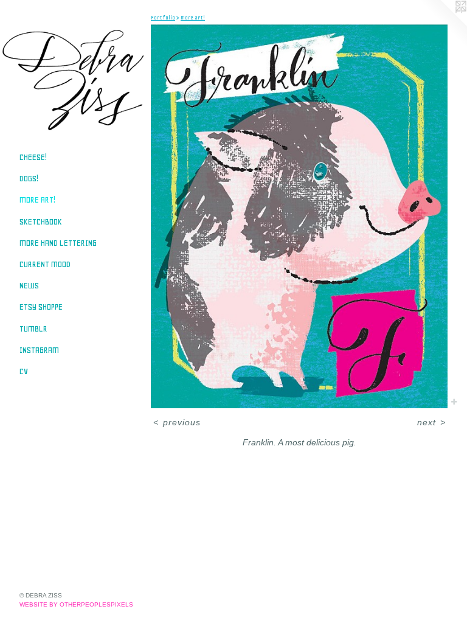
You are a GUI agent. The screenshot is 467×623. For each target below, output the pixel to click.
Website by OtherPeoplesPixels (76, 604)
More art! (37, 200)
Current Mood (45, 264)
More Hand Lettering (58, 243)
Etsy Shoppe (41, 307)
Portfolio (163, 18)
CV (23, 371)
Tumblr (33, 329)
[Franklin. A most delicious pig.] (299, 216)
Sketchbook (40, 222)
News (29, 285)
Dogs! (28, 178)
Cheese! (33, 157)
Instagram (39, 350)
